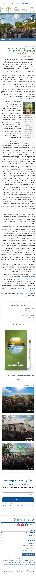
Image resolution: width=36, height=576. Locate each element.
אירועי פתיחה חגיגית (29, 309)
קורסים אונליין (31, 535)
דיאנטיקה (27, 558)
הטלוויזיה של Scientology (28, 315)
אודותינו (33, 530)
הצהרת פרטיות (29, 571)
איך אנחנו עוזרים (30, 540)
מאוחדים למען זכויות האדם (19, 564)
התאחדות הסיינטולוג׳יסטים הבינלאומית (27, 562)
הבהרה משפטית (7, 571)
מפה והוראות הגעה (27, 551)
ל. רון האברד (32, 558)
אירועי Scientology (29, 311)
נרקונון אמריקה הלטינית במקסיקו (25, 288)
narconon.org (22, 296)
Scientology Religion (19, 558)
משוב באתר (29, 548)
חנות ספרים (32, 538)
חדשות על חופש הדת (28, 313)
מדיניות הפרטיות (16, 504)
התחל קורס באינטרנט (23, 560)
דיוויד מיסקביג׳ (32, 560)
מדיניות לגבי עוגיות (21, 571)
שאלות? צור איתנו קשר (27, 546)
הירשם (18, 499)
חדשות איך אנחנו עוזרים (28, 317)
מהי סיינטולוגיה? (30, 533)
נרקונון (9, 562)
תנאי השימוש (14, 571)
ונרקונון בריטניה (11, 284)
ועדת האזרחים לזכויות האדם (29, 567)
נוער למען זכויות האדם (8, 564)
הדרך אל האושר (15, 562)
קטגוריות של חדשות (18, 305)
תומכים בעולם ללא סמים (30, 564)
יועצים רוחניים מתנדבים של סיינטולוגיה (10, 560)
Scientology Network (8, 558)
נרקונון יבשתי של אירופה (23, 284)
